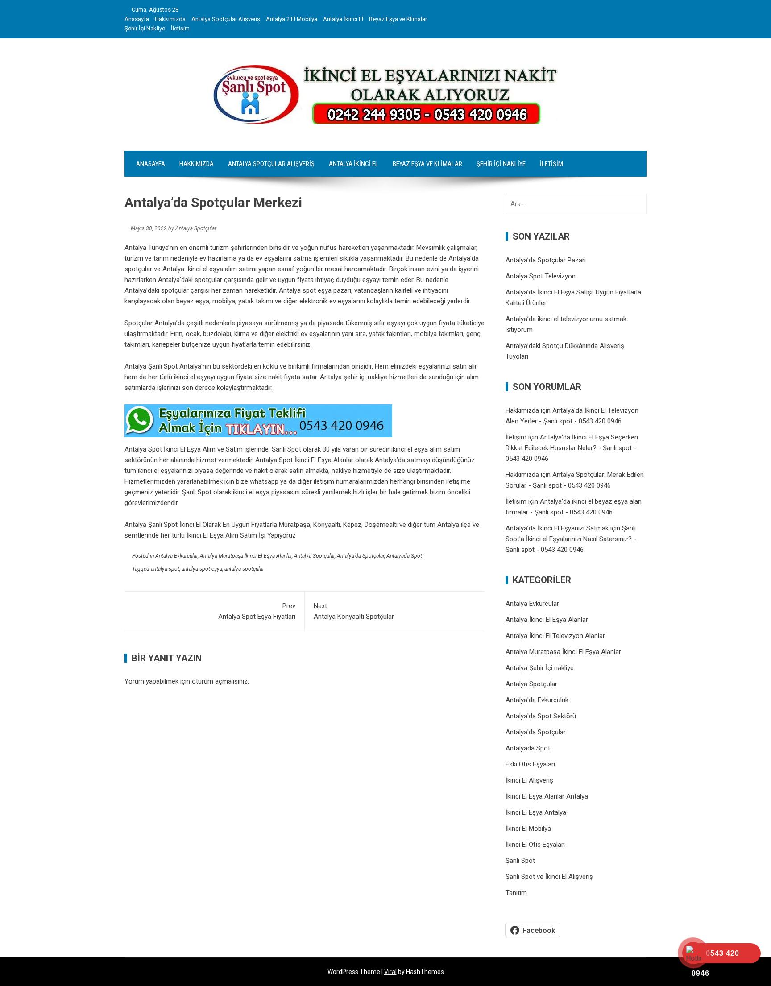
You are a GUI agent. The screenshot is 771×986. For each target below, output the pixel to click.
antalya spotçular (244, 569)
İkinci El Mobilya (528, 828)
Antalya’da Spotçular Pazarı (546, 260)
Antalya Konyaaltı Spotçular (354, 611)
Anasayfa (136, 19)
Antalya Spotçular (314, 556)
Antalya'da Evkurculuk (537, 700)
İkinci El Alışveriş (529, 780)
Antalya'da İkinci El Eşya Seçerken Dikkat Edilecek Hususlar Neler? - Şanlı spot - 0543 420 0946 (572, 448)
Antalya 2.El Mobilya (291, 19)
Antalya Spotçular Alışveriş (225, 19)
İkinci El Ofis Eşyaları (535, 845)
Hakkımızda (170, 19)
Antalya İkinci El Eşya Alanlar (547, 620)
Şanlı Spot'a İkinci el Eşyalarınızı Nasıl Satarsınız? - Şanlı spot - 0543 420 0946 (571, 539)
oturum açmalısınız (220, 681)
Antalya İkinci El (343, 19)
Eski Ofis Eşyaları (530, 764)
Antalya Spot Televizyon (541, 276)
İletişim (180, 28)
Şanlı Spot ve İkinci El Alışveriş (549, 877)
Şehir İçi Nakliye (144, 28)
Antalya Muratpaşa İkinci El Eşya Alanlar (246, 556)
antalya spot (165, 569)
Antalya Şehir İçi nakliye (540, 668)
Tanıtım (516, 893)
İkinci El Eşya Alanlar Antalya (547, 796)
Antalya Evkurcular (176, 556)
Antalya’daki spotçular (157, 290)
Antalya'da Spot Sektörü (541, 716)
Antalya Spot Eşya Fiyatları (256, 611)
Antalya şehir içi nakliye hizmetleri (369, 377)
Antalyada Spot (404, 556)
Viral (390, 971)
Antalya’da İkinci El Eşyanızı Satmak (557, 528)
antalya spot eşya (202, 569)
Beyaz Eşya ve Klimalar (398, 19)
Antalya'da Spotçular (360, 556)
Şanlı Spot (520, 861)
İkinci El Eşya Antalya (536, 812)
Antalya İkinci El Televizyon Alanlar (555, 636)
